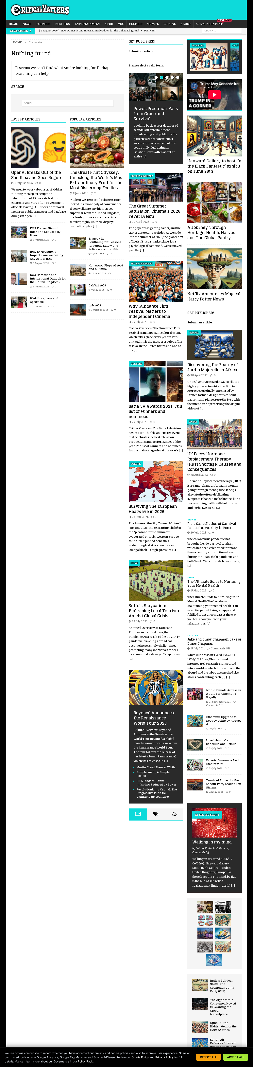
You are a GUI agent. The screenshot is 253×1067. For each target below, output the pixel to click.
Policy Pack (85, 1061)
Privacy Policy (164, 1057)
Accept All (235, 1057)
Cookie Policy (140, 1057)
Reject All (208, 1057)
